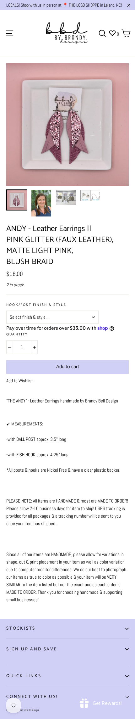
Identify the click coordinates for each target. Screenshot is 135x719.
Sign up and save (31, 649)
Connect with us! (32, 696)
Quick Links (23, 676)
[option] (67, 124)
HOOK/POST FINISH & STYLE (36, 305)
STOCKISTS (20, 628)
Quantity (17, 334)
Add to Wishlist (19, 381)
